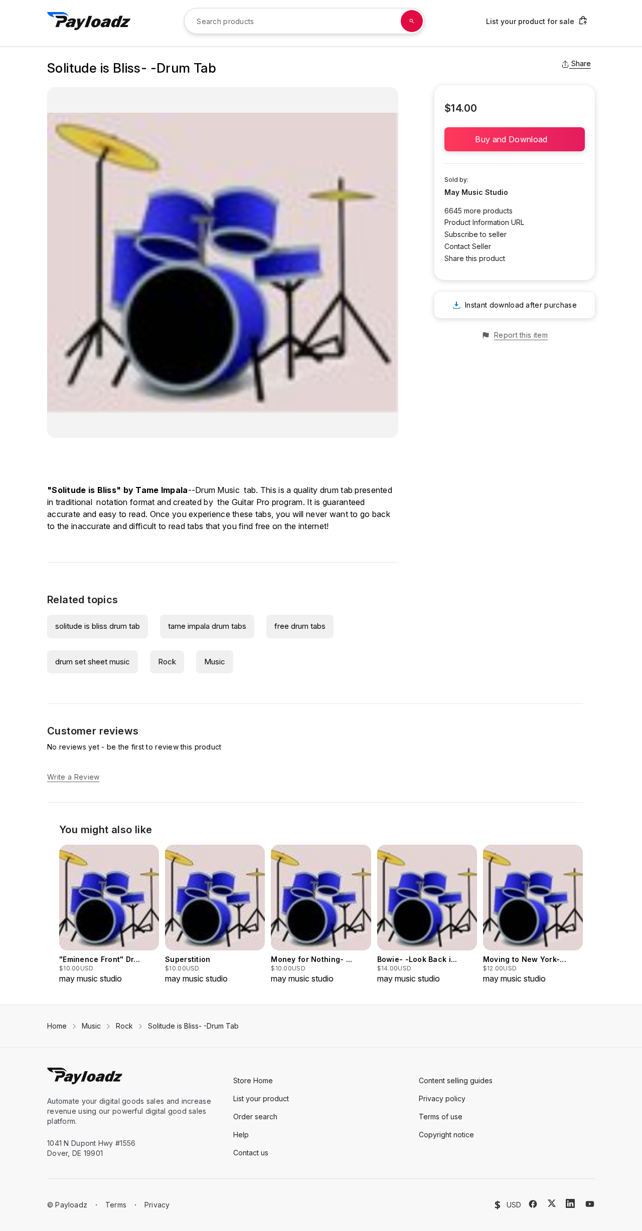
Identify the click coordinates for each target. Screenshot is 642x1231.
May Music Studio (476, 192)
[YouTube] (590, 1204)
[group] (109, 914)
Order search (255, 1116)
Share (581, 63)
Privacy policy (442, 1098)
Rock (167, 661)
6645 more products (478, 210)
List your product (261, 1098)
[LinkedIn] (570, 1203)
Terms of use (440, 1116)
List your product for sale (530, 21)
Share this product (474, 258)
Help (241, 1134)
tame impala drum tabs (207, 626)
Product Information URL (484, 222)
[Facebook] (533, 1204)
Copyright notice (446, 1134)
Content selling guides (456, 1080)
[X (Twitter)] (552, 1203)
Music (214, 661)
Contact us (250, 1152)
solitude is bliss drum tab (97, 626)
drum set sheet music (92, 661)
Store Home (253, 1080)
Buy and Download (514, 139)
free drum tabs (300, 626)
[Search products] (412, 21)
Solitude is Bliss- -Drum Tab (193, 1026)
